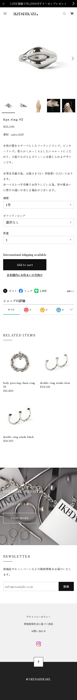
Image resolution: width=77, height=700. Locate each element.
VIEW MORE (20, 518)
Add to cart (25, 265)
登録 (66, 586)
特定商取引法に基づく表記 (38, 624)
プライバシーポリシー (38, 617)
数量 (6, 233)
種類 (6, 198)
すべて (11, 309)
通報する (70, 291)
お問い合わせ (38, 631)
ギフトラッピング (14, 216)
